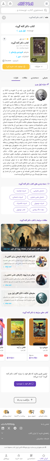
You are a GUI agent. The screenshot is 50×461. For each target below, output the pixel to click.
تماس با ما (45, 424)
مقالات (24, 78)
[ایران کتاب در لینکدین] (3, 429)
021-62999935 (8, 424)
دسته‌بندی (35, 78)
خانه (46, 17)
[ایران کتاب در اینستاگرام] (21, 429)
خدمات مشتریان (43, 438)
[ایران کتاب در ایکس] (9, 429)
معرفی (45, 78)
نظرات (15, 78)
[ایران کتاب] (25, 3)
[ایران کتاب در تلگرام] (15, 429)
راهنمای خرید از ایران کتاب (38, 433)
